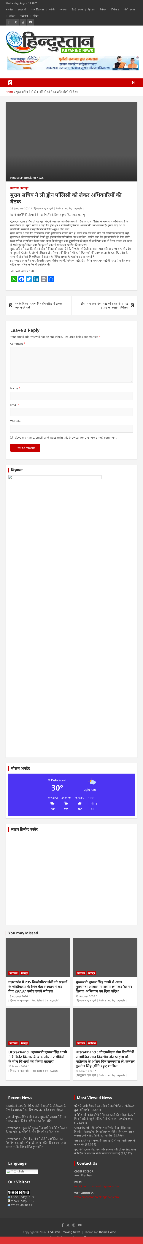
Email (15, 405)
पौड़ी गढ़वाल (129, 9)
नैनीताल (103, 9)
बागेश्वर (12, 16)
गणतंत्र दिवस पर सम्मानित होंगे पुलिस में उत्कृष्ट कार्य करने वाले (38, 305)
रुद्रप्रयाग (24, 16)
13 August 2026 (18, 996)
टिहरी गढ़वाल (77, 9)
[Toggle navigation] (10, 82)
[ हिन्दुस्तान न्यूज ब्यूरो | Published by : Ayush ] (58, 208)
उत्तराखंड (14, 188)
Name (15, 388)
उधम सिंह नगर (37, 9)
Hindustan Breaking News (63, 1232)
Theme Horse (107, 1232)
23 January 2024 (20, 208)
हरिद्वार (35, 16)
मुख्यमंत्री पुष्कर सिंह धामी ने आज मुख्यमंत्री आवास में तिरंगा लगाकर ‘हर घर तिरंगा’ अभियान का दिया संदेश (104, 987)
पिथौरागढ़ (115, 9)
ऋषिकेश (92, 1043)
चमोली (52, 9)
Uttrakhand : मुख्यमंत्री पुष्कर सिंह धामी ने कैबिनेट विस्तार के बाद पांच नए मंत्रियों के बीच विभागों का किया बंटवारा (37, 1057)
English (18, 1171)
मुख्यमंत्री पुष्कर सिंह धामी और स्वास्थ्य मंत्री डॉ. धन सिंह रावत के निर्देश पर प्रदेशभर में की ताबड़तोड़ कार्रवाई (105, 1151)
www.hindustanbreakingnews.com (96, 1197)
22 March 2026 (17, 1066)
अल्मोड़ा (9, 9)
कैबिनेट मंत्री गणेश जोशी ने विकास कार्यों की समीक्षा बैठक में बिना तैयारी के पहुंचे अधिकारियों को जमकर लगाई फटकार (104, 1116)
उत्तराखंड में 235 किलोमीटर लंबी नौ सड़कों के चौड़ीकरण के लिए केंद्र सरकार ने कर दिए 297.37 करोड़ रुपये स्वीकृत (37, 987)
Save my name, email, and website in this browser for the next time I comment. (66, 437)
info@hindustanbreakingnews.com (96, 1186)
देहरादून (91, 9)
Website (15, 421)
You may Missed (23, 932)
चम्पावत (63, 9)
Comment (17, 343)
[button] (52, 804)
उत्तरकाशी (22, 9)
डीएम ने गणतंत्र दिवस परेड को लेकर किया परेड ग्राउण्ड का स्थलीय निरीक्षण (104, 305)
